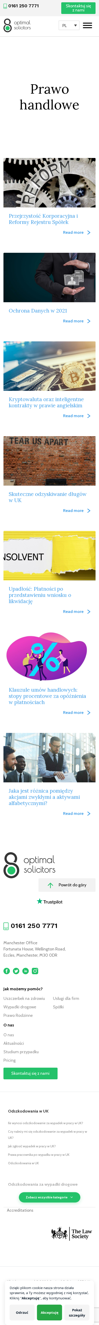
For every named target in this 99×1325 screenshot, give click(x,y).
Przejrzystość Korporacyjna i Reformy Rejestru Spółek (43, 218)
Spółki (58, 1006)
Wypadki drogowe (19, 1006)
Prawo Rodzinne (18, 1015)
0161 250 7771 (23, 5)
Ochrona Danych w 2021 (38, 310)
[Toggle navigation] (87, 26)
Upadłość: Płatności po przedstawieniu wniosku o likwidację (40, 594)
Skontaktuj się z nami (78, 8)
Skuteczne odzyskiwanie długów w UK (48, 497)
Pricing (9, 1060)
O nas (8, 1034)
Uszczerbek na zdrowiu (24, 998)
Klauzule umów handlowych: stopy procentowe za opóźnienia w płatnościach (47, 695)
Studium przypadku (21, 1051)
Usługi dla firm (66, 998)
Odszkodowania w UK (23, 1163)
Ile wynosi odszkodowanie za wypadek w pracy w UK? (45, 1123)
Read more (73, 232)
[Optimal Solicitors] (17, 25)
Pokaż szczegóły (77, 1312)
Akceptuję (49, 1312)
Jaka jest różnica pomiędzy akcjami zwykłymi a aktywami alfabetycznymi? (44, 796)
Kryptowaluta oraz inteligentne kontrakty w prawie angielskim (46, 402)
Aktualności (13, 1043)
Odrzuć (22, 1312)
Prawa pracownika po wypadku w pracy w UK (39, 1155)
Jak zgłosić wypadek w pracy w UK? (32, 1146)
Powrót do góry (72, 884)
